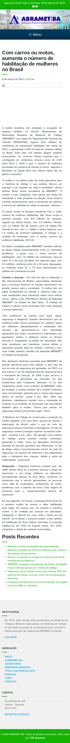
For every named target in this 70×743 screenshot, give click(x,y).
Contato (10, 681)
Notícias (30, 79)
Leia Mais (11, 637)
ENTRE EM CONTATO (17, 714)
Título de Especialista (20, 670)
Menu (36, 34)
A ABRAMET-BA (14, 660)
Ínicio (8, 656)
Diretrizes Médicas (17, 667)
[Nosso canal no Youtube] (36, 6)
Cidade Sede (13, 663)
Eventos (10, 674)
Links (8, 678)
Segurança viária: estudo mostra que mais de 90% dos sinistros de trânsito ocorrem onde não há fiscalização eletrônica (36, 575)
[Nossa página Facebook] (33, 6)
